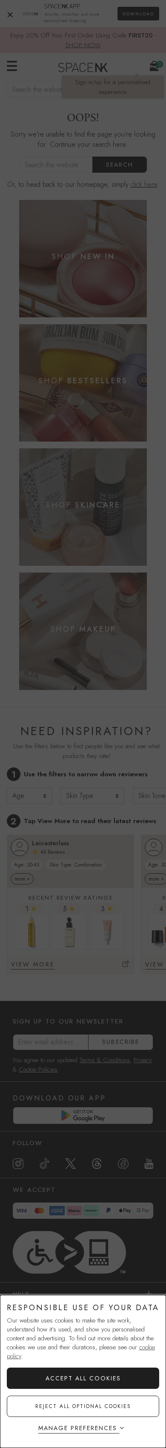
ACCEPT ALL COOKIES (83, 1378)
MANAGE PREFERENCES (77, 1428)
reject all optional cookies (83, 1406)
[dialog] (83, 1371)
